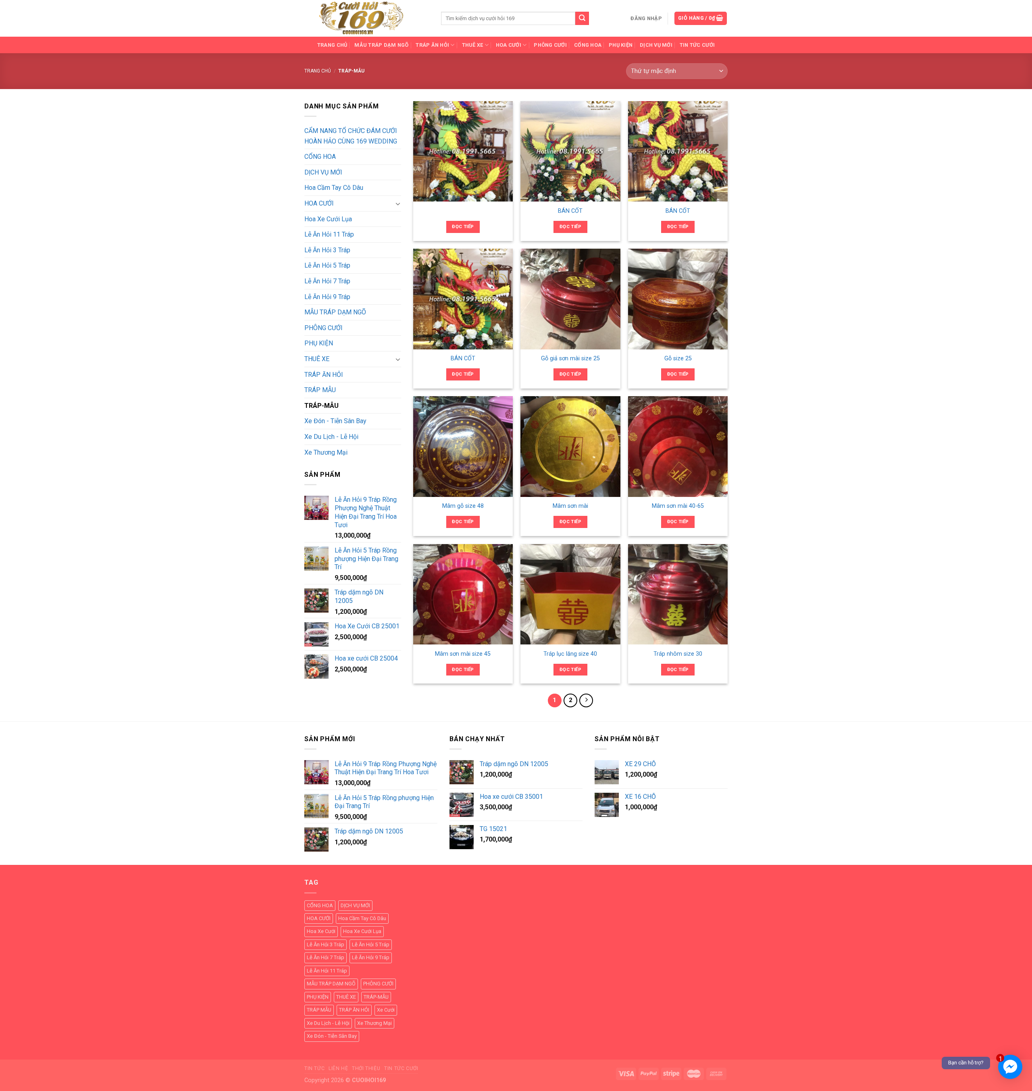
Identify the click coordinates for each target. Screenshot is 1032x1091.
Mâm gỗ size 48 (463, 506)
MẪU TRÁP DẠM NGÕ (381, 45)
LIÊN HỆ (338, 1068)
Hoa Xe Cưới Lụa (328, 219)
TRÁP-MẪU (321, 405)
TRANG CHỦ (332, 45)
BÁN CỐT (570, 211)
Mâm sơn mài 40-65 (678, 506)
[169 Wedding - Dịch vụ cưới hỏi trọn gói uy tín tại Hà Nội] (366, 18)
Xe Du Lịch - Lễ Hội (331, 437)
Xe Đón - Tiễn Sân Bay (335, 421)
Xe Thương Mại (325, 452)
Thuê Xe (472, 45)
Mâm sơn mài (570, 506)
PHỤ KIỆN (621, 45)
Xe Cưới (386, 1010)
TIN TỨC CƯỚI (697, 45)
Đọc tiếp (463, 226)
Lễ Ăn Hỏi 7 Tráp (327, 281)
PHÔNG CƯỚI (550, 45)
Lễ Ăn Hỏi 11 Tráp (329, 234)
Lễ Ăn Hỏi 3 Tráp (327, 250)
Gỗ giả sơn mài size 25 (570, 358)
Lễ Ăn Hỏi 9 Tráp (327, 297)
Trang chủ (317, 71)
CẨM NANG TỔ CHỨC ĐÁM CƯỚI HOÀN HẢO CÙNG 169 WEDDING (350, 136)
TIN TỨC (314, 1068)
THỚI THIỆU (366, 1068)
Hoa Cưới (508, 45)
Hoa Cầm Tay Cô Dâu (333, 187)
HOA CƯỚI (319, 203)
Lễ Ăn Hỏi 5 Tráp (327, 265)
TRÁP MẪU (320, 390)
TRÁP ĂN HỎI (432, 45)
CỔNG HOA (587, 45)
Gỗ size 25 (678, 358)
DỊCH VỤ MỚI (656, 45)
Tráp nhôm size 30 (677, 653)
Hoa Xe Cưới (321, 931)
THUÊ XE (316, 359)
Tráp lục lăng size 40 (570, 653)
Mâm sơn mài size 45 (463, 653)
